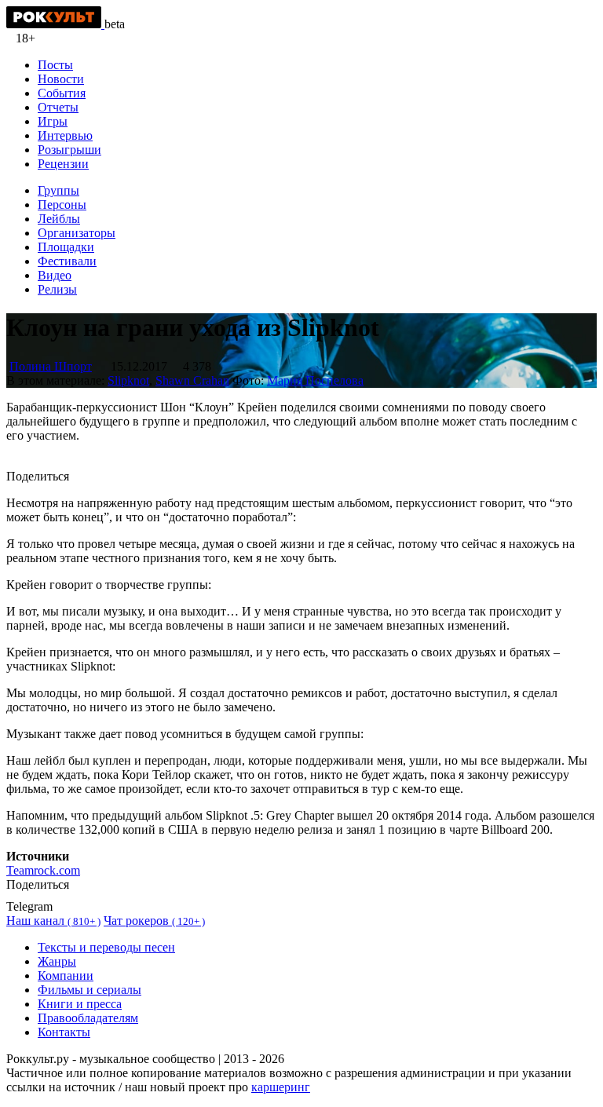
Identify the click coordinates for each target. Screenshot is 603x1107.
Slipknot (128, 380)
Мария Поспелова (315, 380)
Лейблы (59, 218)
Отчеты (58, 107)
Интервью (65, 135)
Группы (58, 190)
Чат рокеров (154, 920)
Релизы (57, 289)
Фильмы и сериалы (89, 989)
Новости (61, 79)
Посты (55, 64)
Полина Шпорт (50, 366)
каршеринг (280, 1087)
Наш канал (53, 920)
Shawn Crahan (192, 380)
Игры (53, 121)
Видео (54, 275)
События (62, 93)
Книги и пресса (80, 1003)
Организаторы (76, 232)
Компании (65, 975)
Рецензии (63, 163)
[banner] (55, 24)
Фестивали (67, 261)
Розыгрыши (69, 149)
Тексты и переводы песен (106, 947)
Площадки (66, 247)
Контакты (64, 1032)
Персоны (62, 204)
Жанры (57, 961)
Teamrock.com (43, 870)
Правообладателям (88, 1018)
